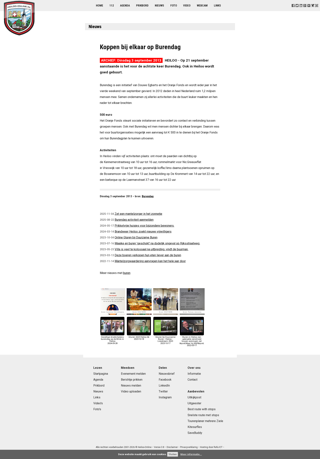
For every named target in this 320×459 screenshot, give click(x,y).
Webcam (202, 5)
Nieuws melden (131, 385)
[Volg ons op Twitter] (297, 10)
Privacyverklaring (189, 447)
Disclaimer (172, 447)
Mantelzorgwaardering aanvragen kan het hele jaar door (150, 261)
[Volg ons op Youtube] (308, 10)
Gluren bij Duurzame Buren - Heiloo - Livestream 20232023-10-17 (165, 340)
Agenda (125, 5)
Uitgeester (194, 403)
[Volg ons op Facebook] (293, 10)
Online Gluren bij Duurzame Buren (136, 237)
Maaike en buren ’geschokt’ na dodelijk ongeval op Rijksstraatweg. (157, 243)
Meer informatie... (191, 454)
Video (187, 5)
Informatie (194, 373)
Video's (98, 403)
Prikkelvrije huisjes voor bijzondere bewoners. (144, 225)
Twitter (163, 391)
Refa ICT (218, 447)
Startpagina (100, 373)
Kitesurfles (195, 427)
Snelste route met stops (203, 415)
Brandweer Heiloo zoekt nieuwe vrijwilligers (143, 231)
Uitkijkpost (194, 397)
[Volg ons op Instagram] (312, 10)
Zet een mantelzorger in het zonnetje (138, 214)
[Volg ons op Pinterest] (316, 10)
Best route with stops (202, 409)
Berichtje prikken (131, 379)
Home (99, 5)
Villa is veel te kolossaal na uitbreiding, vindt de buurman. (151, 249)
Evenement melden (133, 373)
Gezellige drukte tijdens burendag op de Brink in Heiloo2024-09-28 (112, 340)
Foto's (97, 409)
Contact (192, 379)
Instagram (165, 397)
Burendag (148, 196)
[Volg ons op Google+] (304, 10)
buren (126, 273)
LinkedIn (164, 385)
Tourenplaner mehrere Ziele (205, 421)
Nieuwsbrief (167, 373)
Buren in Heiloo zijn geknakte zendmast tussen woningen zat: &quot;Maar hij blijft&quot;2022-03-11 (191, 341)
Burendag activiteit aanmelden (134, 219)
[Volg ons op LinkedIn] (301, 10)
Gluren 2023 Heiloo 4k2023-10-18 (139, 338)
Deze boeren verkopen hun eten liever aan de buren (148, 255)
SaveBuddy (195, 433)
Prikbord (142, 5)
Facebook (165, 379)
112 (111, 5)
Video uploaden (131, 391)
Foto (173, 5)
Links (217, 5)
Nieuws (159, 5)
